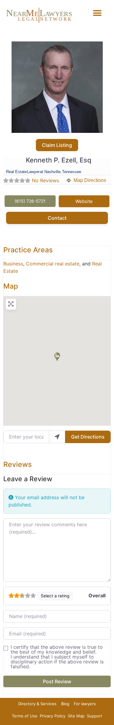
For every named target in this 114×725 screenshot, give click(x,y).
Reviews (17, 464)
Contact (57, 218)
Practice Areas (28, 250)
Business (13, 264)
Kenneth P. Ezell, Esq (58, 160)
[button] (97, 13)
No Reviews (45, 180)
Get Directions (88, 437)
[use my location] (57, 437)
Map (10, 286)
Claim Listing (57, 145)
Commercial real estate (52, 264)
